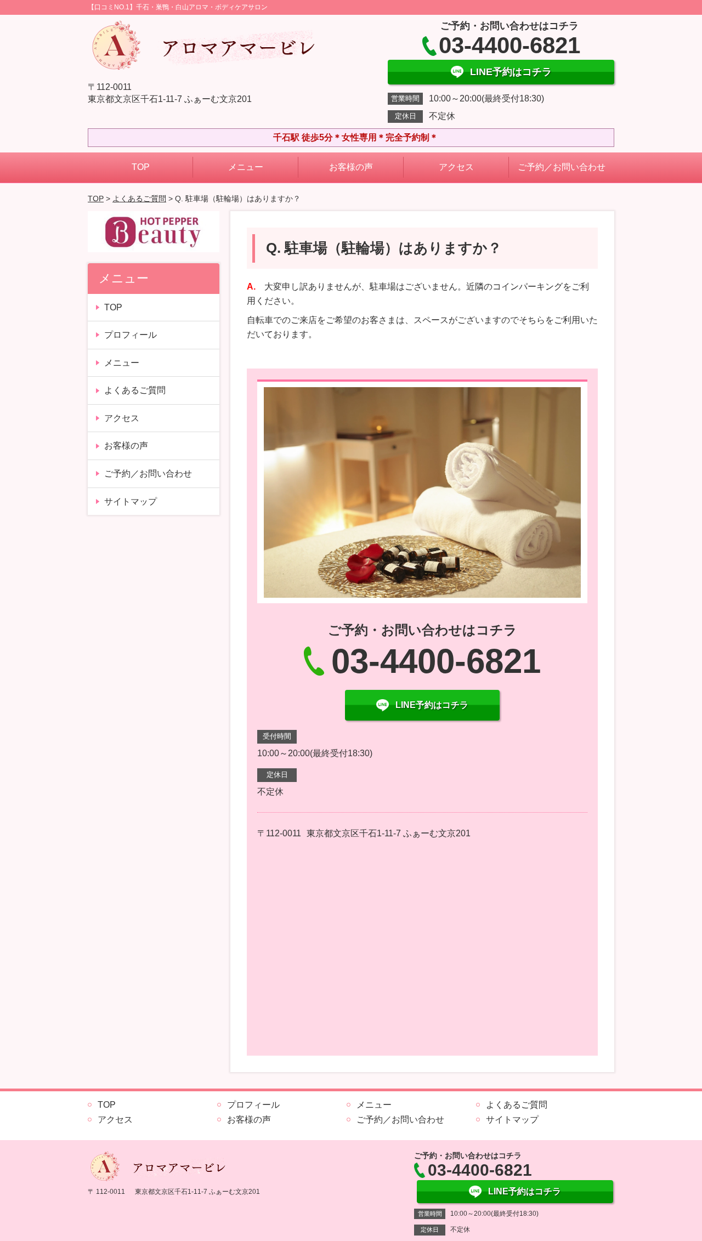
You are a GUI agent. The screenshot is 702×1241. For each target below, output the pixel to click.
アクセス (456, 167)
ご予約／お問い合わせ (561, 167)
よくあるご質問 (139, 198)
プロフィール (130, 334)
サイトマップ (130, 501)
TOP (141, 167)
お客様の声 (351, 167)
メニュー (245, 167)
